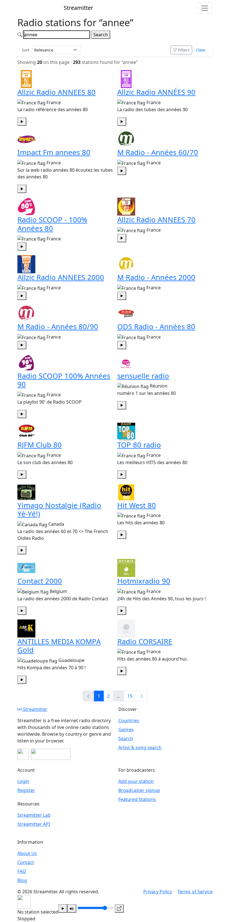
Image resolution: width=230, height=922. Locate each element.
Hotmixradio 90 (143, 581)
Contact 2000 (39, 581)
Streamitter (34, 709)
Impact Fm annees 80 (53, 152)
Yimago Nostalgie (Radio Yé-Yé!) (59, 509)
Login (23, 781)
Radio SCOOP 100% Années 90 (63, 380)
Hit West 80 (136, 505)
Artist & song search (140, 747)
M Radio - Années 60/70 (157, 152)
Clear (201, 50)
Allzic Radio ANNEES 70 (156, 220)
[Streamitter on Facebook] (23, 754)
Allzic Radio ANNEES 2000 (60, 277)
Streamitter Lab (33, 815)
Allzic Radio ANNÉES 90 (156, 92)
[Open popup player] (119, 908)
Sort (25, 50)
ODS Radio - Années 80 (156, 327)
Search (100, 35)
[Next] (142, 696)
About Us (27, 853)
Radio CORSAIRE (144, 641)
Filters (184, 50)
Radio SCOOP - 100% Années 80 (52, 224)
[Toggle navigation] (205, 8)
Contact (25, 862)
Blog (22, 880)
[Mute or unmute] (71, 908)
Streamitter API (33, 824)
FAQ (21, 871)
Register (26, 790)
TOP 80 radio (139, 445)
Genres (126, 729)
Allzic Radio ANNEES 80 (56, 92)
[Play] (62, 908)
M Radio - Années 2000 (156, 277)
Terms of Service (195, 892)
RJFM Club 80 (39, 445)
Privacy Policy (157, 892)
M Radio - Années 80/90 (57, 327)
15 (129, 696)
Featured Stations (137, 799)
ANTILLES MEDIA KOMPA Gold (59, 646)
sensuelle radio (143, 376)
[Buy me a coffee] (51, 754)
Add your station (136, 781)
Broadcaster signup (139, 790)
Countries (128, 720)
